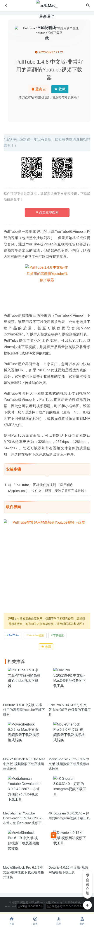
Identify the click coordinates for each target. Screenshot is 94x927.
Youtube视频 (36, 635)
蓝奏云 (40, 89)
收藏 (62, 89)
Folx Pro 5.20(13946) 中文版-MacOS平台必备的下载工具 (70, 709)
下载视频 (58, 635)
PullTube (14, 635)
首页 (11, 923)
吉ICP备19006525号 (30, 906)
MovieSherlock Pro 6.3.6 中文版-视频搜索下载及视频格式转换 (69, 764)
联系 (58, 923)
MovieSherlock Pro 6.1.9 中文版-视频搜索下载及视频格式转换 (23, 872)
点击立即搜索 (49, 212)
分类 (35, 923)
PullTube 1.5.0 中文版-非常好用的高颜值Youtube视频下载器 (24, 709)
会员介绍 (87, 886)
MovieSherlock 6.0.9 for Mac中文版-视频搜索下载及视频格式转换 (24, 764)
